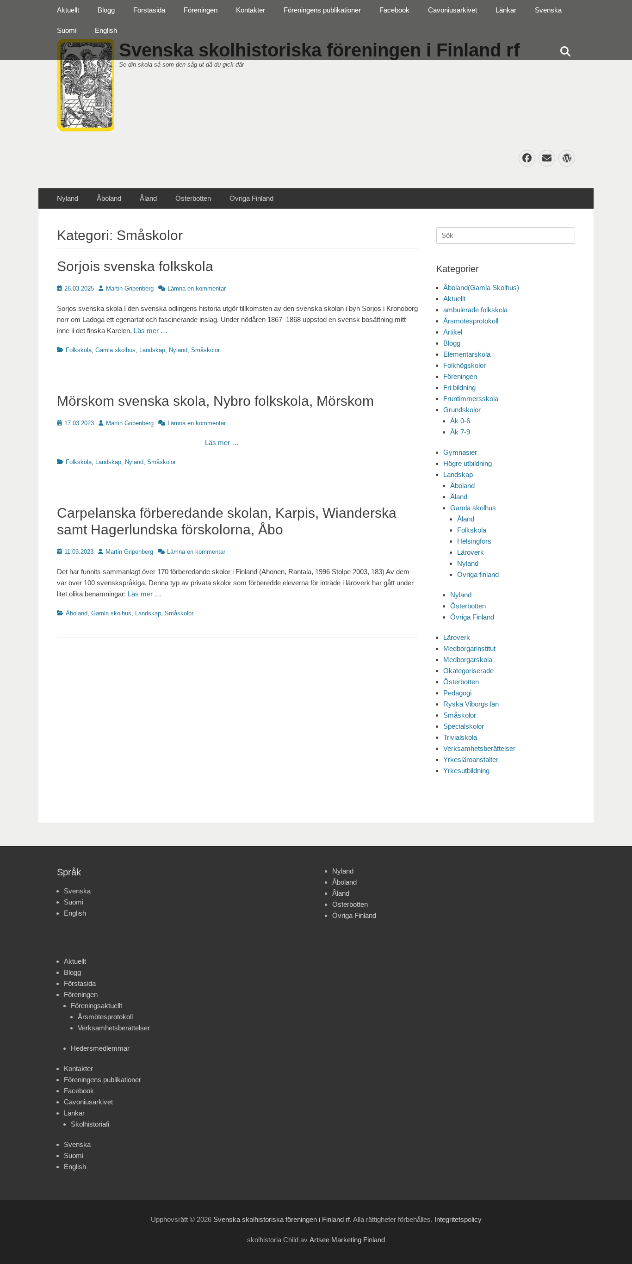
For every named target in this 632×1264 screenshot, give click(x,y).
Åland (148, 198)
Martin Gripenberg (130, 288)
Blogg (106, 10)
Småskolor (205, 350)
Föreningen (200, 10)
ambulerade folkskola (475, 310)
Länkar (506, 10)
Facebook (394, 10)
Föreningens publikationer (322, 10)
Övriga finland (478, 574)
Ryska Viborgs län (471, 704)
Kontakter (250, 10)
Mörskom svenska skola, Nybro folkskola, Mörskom (215, 401)
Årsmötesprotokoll (470, 321)
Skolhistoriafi (90, 1124)
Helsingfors (474, 541)
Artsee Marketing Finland (347, 1240)
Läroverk (470, 552)
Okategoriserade (468, 671)
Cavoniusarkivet (452, 10)
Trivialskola (460, 737)
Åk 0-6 (460, 421)
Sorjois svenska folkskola (135, 266)
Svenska (548, 10)
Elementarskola (466, 354)
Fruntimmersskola (470, 399)
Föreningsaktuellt (96, 1006)
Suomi (66, 30)
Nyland (67, 198)
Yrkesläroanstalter (470, 759)
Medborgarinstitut (469, 648)
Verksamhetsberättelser (479, 748)
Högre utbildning (467, 463)
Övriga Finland (251, 198)
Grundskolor (462, 410)
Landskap (152, 350)
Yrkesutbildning (466, 771)
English (106, 30)
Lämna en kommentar (196, 288)
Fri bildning (459, 387)
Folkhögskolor (464, 365)
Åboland (109, 198)
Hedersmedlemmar (100, 1048)
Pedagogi (457, 693)
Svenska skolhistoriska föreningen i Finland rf (281, 1219)
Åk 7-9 (460, 432)
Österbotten (193, 198)
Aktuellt (68, 10)
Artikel (452, 332)
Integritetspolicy (458, 1219)
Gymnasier (460, 452)
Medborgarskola (467, 659)
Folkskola (79, 350)
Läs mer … (150, 331)
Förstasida (149, 10)
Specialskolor (463, 726)
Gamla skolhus (115, 350)
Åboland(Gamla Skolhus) (481, 287)
